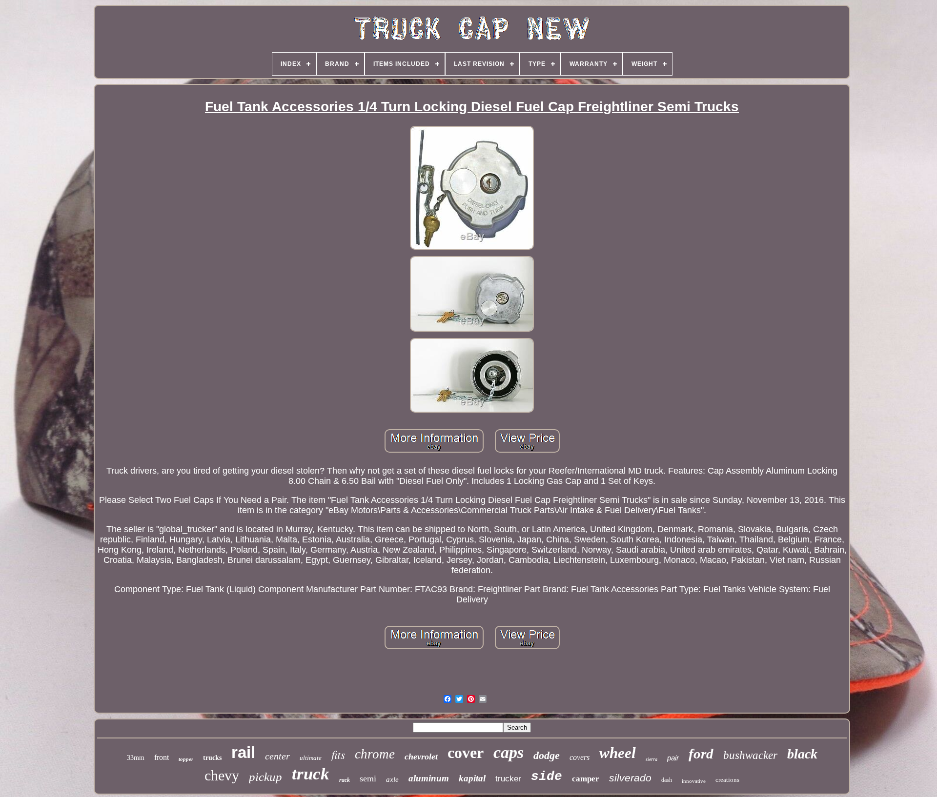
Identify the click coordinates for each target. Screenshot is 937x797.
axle (392, 779)
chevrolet (421, 756)
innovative (694, 781)
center (277, 756)
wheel (617, 752)
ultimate (311, 757)
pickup (265, 776)
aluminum (428, 778)
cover (466, 752)
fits (338, 754)
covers (580, 757)
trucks (212, 757)
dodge (546, 755)
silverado (630, 777)
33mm (135, 757)
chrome (375, 754)
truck (310, 773)
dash (666, 780)
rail (243, 752)
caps (508, 752)
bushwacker (750, 755)
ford (701, 753)
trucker (508, 778)
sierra (651, 759)
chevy (221, 775)
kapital (472, 778)
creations (727, 779)
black (802, 753)
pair (673, 758)
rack (344, 780)
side (546, 776)
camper (585, 778)
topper (186, 759)
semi (368, 778)
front (161, 757)
